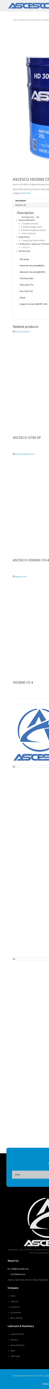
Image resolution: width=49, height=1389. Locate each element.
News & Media (16, 1318)
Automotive (37, 20)
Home (15, 20)
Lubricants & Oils (25, 20)
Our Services (16, 1312)
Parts (13, 1351)
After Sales (15, 1356)
